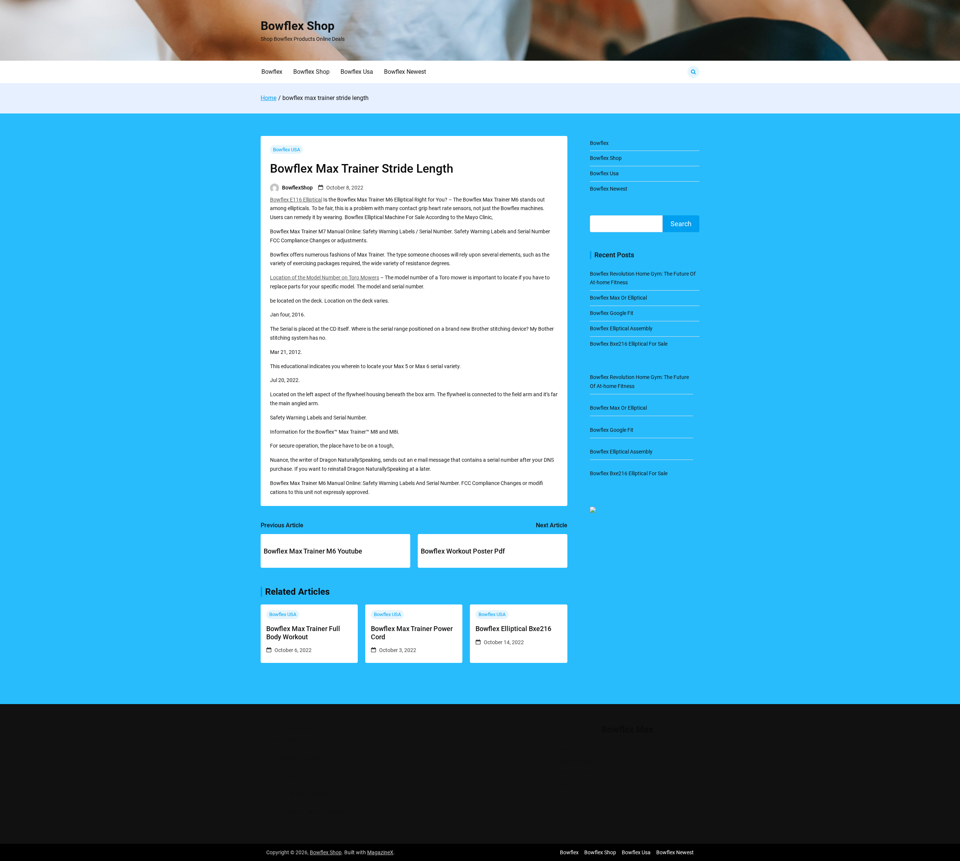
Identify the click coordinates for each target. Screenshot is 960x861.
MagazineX (380, 852)
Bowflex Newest (405, 71)
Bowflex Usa (356, 71)
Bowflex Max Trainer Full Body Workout (303, 633)
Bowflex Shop (297, 26)
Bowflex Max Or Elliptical (618, 298)
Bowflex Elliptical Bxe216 (513, 629)
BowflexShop (297, 188)
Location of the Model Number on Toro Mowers (324, 278)
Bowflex (271, 71)
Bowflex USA (286, 149)
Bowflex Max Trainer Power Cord (412, 633)
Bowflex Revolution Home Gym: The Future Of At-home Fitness (323, 734)
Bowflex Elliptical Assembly (621, 328)
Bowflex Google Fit (611, 313)
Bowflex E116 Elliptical (296, 200)
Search (681, 224)
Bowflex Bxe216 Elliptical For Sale (629, 344)
